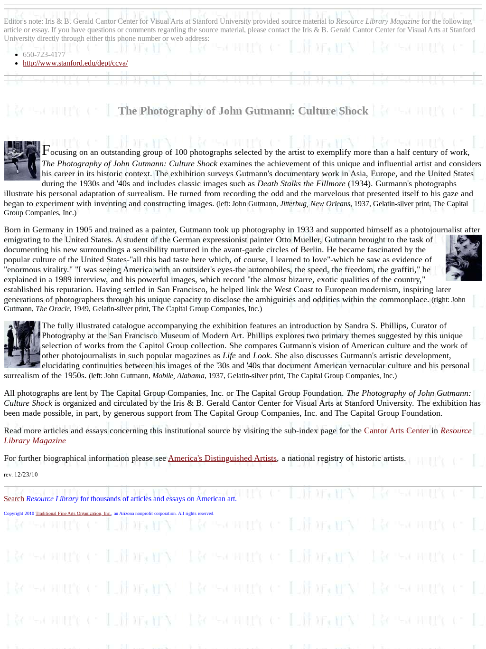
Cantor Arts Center (396, 430)
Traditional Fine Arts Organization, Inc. (73, 513)
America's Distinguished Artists (222, 458)
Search (14, 499)
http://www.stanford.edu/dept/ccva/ (75, 63)
